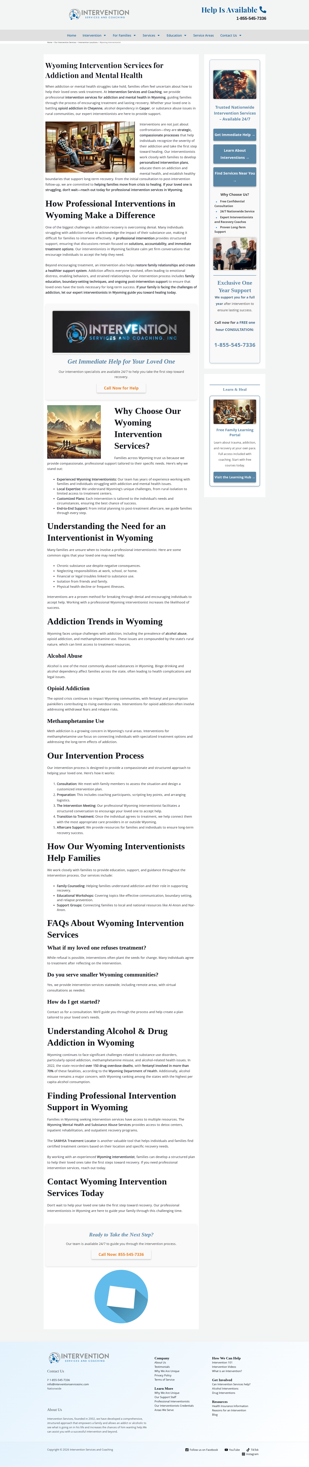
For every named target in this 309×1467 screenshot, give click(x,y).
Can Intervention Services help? (231, 1384)
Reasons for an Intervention (229, 1410)
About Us (160, 1362)
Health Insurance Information (230, 1406)
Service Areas (203, 35)
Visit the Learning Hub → (235, 477)
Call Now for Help (121, 388)
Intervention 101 (222, 1362)
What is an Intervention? (227, 1371)
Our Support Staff (165, 1397)
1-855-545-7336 (251, 18)
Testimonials (162, 1366)
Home (71, 35)
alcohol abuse (176, 633)
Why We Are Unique (166, 1371)
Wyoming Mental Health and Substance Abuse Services (89, 1125)
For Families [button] (122, 35)
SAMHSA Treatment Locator (75, 1141)
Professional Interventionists (172, 1401)
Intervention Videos (224, 1366)
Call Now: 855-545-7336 (121, 1254)
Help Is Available (229, 9)
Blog (215, 1414)
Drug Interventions (223, 1393)
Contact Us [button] (228, 35)
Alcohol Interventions (225, 1388)
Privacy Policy (162, 1375)
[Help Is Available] (262, 9)
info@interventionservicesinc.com (68, 1384)
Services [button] (149, 35)
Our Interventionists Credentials (174, 1405)
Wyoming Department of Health (133, 1071)
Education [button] (174, 35)
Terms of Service (164, 1379)
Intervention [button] (92, 35)
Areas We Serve (164, 1410)
